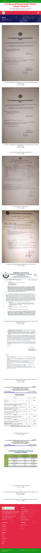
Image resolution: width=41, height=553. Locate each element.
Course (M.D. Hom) (24, 511)
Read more (14, 513)
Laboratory (23, 516)
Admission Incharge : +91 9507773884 (9, 516)
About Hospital (24, 524)
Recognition (4, 526)
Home (3, 19)
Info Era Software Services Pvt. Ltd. (32, 550)
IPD (21, 528)
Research (3, 541)
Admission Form (24, 518)
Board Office (4, 529)
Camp (3, 536)
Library (22, 514)
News (3, 543)
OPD (22, 526)
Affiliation (3, 524)
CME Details (4, 538)
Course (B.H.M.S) (24, 509)
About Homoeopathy (25, 519)
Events (3, 534)
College (22, 512)
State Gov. (4, 528)
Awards (3, 540)
